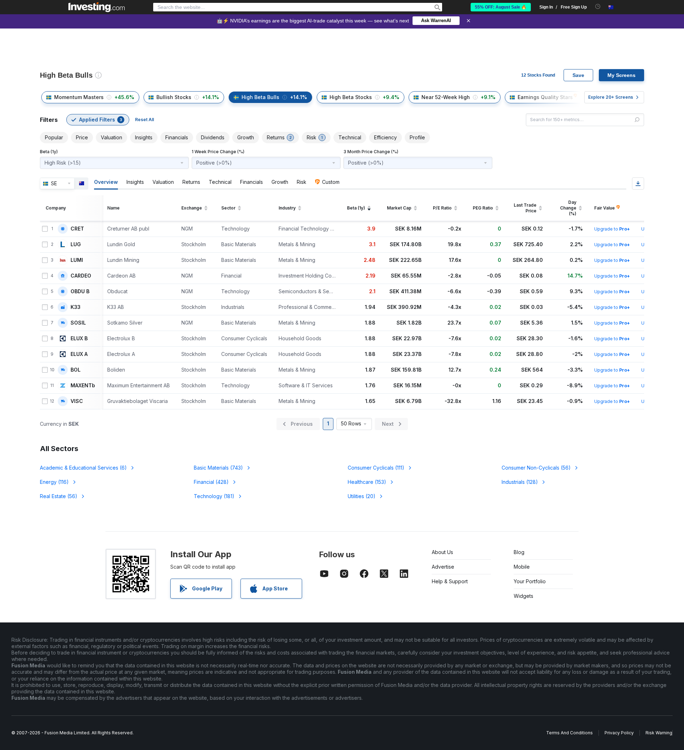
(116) (54, 482)
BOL (76, 369)
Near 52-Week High (445, 97)
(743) (218, 468)
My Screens (621, 75)
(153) (367, 482)
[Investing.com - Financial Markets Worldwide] (96, 7)
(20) (361, 496)
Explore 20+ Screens (610, 97)
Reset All (144, 119)
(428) (211, 482)
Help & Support (450, 581)
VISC (77, 401)
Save (578, 75)
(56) (536, 468)
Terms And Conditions (569, 732)
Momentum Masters (79, 97)
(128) (520, 482)
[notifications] (598, 6)
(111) (376, 468)
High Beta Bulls (260, 97)
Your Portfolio (530, 581)
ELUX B (79, 338)
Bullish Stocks (173, 97)
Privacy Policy (619, 732)
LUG (76, 244)
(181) (214, 496)
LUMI (77, 260)
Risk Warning (659, 732)
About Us (442, 552)
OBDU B (80, 291)
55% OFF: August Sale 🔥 (501, 7)
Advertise (443, 567)
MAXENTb (83, 385)
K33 (76, 307)
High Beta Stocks (351, 97)
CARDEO (81, 275)
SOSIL (78, 322)
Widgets (523, 596)
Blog (519, 552)
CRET (77, 228)
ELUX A (79, 354)
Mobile (522, 567)
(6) (83, 468)
